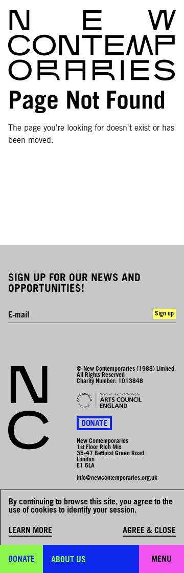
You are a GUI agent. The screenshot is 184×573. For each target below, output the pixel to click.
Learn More (30, 531)
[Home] (92, 45)
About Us (68, 560)
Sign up (164, 314)
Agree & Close (149, 531)
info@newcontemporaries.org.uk (117, 478)
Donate (94, 424)
